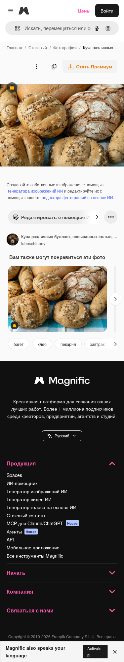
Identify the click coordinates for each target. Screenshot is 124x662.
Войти (107, 10)
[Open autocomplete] (15, 28)
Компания (20, 591)
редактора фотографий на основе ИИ (77, 197)
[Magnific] (62, 382)
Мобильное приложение (33, 547)
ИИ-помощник (22, 483)
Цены (84, 10)
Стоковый (37, 47)
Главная (14, 47)
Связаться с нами (30, 610)
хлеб (42, 344)
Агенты (21, 531)
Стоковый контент (26, 515)
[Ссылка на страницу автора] (13, 240)
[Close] (114, 652)
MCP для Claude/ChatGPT (42, 523)
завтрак (97, 344)
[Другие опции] (36, 66)
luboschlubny (33, 243)
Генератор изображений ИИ (37, 491)
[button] (62, 435)
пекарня (68, 344)
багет (19, 344)
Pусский (62, 435)
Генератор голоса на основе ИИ (41, 507)
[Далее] (97, 217)
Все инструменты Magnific (35, 555)
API (10, 539)
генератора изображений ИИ (35, 191)
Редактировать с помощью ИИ (53, 219)
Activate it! (94, 651)
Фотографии (65, 47)
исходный (44, 88)
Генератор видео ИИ (29, 499)
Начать (16, 572)
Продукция (21, 463)
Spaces (14, 475)
